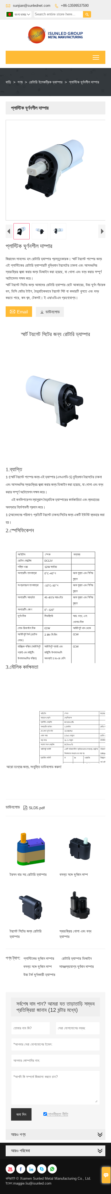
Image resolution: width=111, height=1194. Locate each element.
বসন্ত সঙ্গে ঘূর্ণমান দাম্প (37, 966)
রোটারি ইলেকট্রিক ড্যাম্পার (46, 82)
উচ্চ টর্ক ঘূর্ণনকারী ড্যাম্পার (39, 974)
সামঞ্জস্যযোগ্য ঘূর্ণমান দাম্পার (76, 966)
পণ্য (20, 82)
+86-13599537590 (75, 6)
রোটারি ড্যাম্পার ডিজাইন (77, 958)
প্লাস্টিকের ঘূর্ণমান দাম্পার (38, 958)
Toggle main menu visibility (96, 57)
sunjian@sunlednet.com (31, 6)
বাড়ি (8, 82)
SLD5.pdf (34, 808)
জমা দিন (21, 1114)
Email (19, 311)
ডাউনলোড (50, 312)
